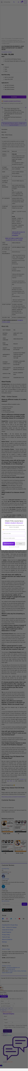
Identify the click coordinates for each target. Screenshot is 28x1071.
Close (20, 543)
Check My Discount (9, 543)
